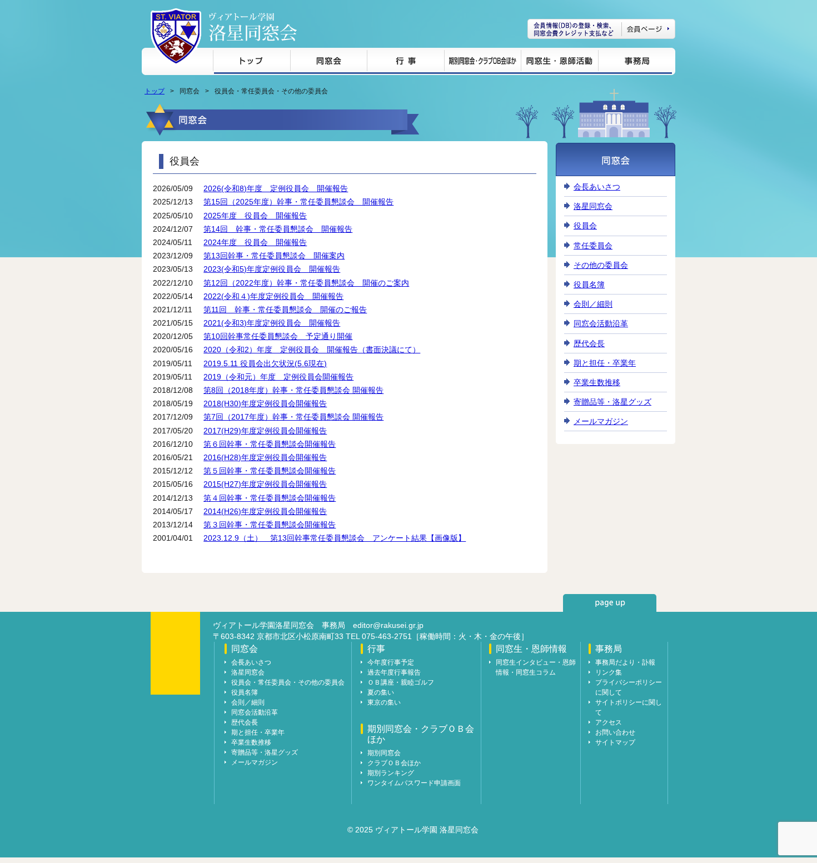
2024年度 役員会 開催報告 (255, 242)
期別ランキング (390, 773)
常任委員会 (593, 245)
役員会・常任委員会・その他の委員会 (288, 682)
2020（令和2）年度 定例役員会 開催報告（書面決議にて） (311, 349)
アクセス (608, 722)
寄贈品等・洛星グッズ (612, 401)
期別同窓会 (384, 753)
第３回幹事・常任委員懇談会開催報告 (269, 524)
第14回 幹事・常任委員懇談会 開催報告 (277, 229)
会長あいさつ (597, 186)
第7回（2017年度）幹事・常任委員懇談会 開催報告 (293, 416)
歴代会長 (589, 343)
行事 (405, 62)
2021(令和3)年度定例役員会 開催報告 (271, 322)
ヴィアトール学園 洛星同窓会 (252, 27)
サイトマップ (615, 742)
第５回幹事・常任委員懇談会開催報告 (269, 470)
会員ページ (601, 29)
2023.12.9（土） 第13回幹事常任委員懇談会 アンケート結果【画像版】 (334, 537)
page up (609, 603)
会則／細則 (593, 304)
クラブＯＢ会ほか (394, 763)
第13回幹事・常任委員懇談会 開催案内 (274, 255)
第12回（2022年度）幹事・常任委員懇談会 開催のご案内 (306, 282)
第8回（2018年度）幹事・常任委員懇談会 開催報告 (293, 390)
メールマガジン (601, 421)
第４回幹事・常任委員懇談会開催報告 (269, 497)
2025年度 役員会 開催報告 (255, 215)
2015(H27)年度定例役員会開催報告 (265, 484)
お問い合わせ (615, 732)
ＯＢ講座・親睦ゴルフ (400, 682)
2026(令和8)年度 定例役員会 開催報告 (275, 188)
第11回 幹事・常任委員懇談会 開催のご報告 (285, 309)
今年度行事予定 (390, 662)
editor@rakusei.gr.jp (388, 625)
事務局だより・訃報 (625, 662)
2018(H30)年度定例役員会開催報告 (265, 403)
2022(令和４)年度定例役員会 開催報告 (273, 296)
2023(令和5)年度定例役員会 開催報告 (271, 269)
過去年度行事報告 (394, 672)
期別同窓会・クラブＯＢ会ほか (482, 62)
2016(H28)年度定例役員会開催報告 (265, 457)
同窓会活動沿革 (601, 323)
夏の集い (380, 692)
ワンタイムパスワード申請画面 (414, 783)
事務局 (635, 62)
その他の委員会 (601, 265)
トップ (251, 62)
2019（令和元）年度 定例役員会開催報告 (278, 376)
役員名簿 (589, 284)
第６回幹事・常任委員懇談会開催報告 (269, 444)
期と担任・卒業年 (605, 362)
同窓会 (328, 62)
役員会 (585, 225)
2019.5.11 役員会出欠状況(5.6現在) (265, 363)
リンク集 (608, 672)
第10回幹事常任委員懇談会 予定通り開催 (277, 336)
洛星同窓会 (593, 206)
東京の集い (384, 702)
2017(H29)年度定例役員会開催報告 (265, 430)
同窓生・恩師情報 (559, 62)
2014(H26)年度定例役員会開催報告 (265, 511)
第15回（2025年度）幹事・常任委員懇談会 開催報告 (298, 201)
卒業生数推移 (597, 382)
